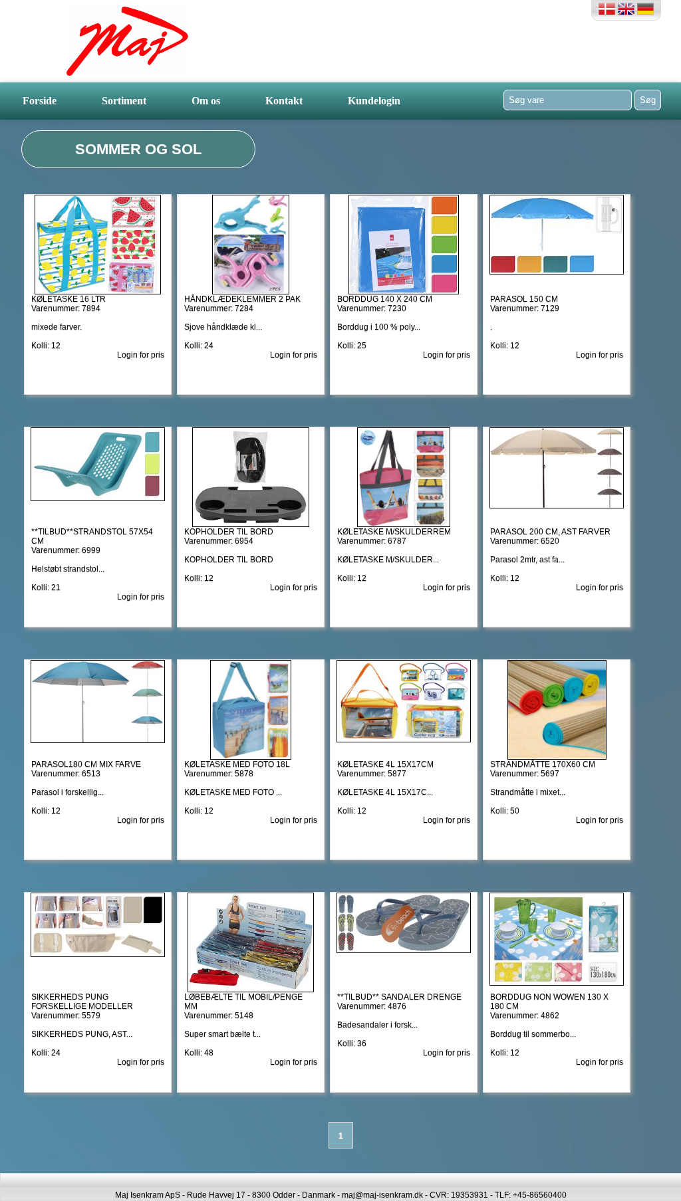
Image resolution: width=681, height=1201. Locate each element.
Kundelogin (374, 100)
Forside (40, 100)
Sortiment (124, 100)
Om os (206, 100)
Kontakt (284, 100)
